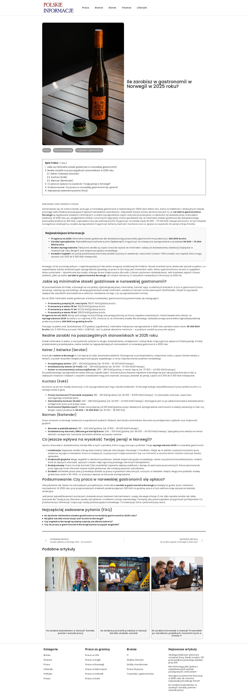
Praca (85, 7)
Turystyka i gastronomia (89, 150)
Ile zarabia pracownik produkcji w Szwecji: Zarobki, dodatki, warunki (123, 632)
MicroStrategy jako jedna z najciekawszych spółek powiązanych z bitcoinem (183, 669)
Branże (99, 7)
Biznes (112, 7)
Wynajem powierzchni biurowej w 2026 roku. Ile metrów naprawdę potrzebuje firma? (185, 678)
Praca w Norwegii (63, 150)
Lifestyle (142, 7)
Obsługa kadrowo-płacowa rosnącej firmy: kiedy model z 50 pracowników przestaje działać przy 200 (186, 658)
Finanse (126, 7)
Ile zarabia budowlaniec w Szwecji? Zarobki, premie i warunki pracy (70, 632)
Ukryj (63, 163)
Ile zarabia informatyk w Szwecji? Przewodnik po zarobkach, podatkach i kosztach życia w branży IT (177, 633)
